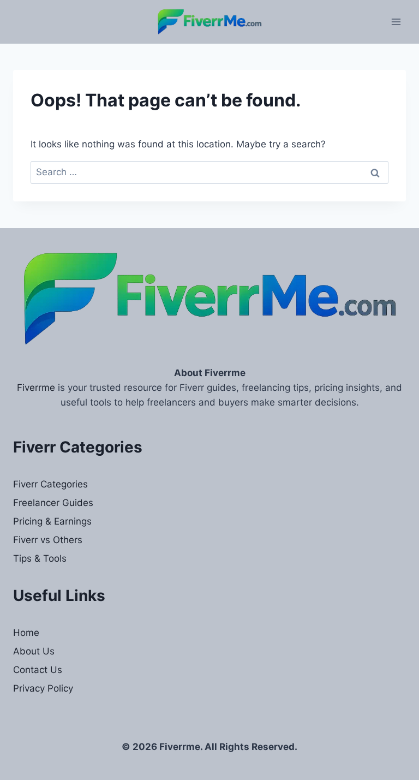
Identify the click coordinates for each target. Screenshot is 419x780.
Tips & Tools (40, 558)
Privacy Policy (43, 688)
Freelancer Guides (53, 502)
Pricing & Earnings (52, 521)
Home (26, 632)
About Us (34, 651)
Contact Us (37, 669)
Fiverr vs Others (47, 539)
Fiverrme (36, 387)
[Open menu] (396, 21)
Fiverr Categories (50, 484)
